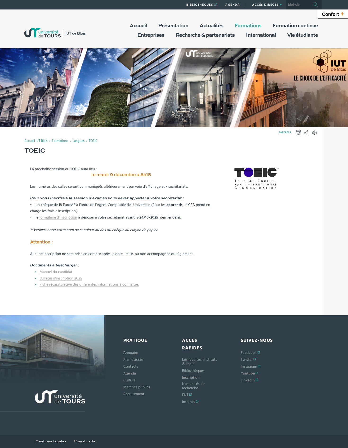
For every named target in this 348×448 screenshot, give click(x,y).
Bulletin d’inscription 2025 (61, 278)
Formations (60, 141)
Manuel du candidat (56, 272)
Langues (78, 141)
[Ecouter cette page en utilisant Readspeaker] (315, 134)
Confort (333, 13)
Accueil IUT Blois (36, 141)
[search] (298, 4)
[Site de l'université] (42, 400)
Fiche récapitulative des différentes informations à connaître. (89, 284)
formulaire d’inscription (58, 217)
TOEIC (93, 141)
